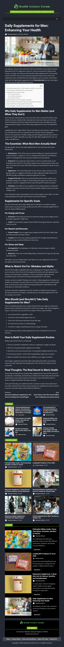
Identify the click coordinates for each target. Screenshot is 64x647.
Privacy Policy (16, 639)
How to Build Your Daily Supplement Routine (19, 104)
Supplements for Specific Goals (15, 92)
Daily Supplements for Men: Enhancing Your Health (18, 607)
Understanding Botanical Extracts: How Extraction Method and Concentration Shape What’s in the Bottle (9, 411)
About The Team (43, 639)
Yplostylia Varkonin (12, 34)
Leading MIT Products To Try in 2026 (46, 452)
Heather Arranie (22, 434)
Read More (37, 549)
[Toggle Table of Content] (40, 85)
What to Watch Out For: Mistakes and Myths (19, 100)
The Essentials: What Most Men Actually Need (20, 90)
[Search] (57, 19)
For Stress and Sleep (15, 98)
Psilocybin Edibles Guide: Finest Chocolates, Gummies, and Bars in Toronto (18, 452)
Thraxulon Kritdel (50, 414)
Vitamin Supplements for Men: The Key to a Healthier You (46, 505)
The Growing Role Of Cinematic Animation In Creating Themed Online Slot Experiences (37, 411)
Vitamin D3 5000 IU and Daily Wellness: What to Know (37, 421)
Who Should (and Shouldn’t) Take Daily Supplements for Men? (24, 102)
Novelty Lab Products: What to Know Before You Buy (9, 431)
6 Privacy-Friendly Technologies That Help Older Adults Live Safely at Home (37, 431)
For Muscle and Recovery (16, 96)
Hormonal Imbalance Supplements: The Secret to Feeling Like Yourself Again (18, 395)
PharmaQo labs (39, 80)
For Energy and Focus (15, 94)
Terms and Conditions (29, 639)
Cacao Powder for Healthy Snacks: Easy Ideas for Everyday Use (9, 421)
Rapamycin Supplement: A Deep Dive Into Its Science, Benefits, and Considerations (18, 478)
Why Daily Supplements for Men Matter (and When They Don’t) (24, 88)
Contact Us (53, 639)
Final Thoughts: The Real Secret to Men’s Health (20, 106)
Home (8, 639)
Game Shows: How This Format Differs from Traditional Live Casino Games (46, 395)
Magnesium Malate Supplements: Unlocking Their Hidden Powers (18, 505)
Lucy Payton (21, 414)
